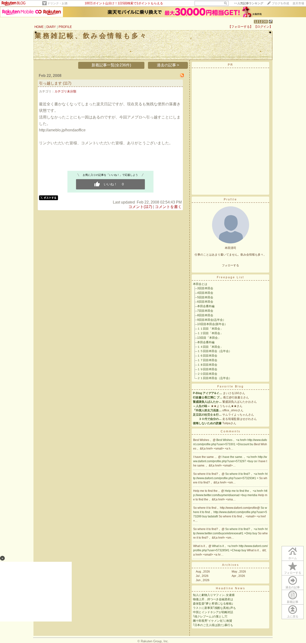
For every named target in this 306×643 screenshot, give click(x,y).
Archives (230, 565)
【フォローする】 (240, 26)
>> (248, 3)
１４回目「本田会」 (210, 346)
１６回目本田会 (207, 355)
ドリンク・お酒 (57, 3)
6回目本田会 (205, 301)
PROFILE (65, 27)
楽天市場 (298, 3)
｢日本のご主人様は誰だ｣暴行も (213, 625)
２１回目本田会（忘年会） (214, 378)
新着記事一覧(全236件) (111, 65)
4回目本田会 (205, 293)
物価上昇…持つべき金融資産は (213, 599)
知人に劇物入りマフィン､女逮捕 (214, 595)
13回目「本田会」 (209, 337)
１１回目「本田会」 (210, 328)
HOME (39, 27)
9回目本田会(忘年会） (211, 320)
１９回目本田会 (207, 369)
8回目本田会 (205, 315)
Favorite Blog (230, 386)
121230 (260, 21)
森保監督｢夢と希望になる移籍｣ (213, 603)
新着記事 (292, 602)
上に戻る (292, 616)
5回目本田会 (205, 297)
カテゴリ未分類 (65, 91)
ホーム (292, 558)
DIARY (51, 27)
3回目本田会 (205, 288)
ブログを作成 (280, 3)
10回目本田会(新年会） (212, 324)
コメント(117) (140, 207)
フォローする (292, 572)
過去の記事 (292, 587)
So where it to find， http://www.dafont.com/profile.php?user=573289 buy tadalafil (230, 512)
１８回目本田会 (207, 364)
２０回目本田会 (207, 373)
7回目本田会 (205, 310)
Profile (230, 199)
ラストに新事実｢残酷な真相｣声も (214, 608)
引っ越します (50, 83)
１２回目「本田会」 (210, 333)
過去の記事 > (168, 65)
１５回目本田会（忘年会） (214, 351)
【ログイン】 (263, 26)
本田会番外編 (205, 306)
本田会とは (200, 284)
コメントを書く (168, 207)
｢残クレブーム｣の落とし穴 (210, 616)
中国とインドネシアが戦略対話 (213, 612)
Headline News (230, 588)
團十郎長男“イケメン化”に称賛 (212, 620)
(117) (67, 83)
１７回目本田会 (207, 360)
